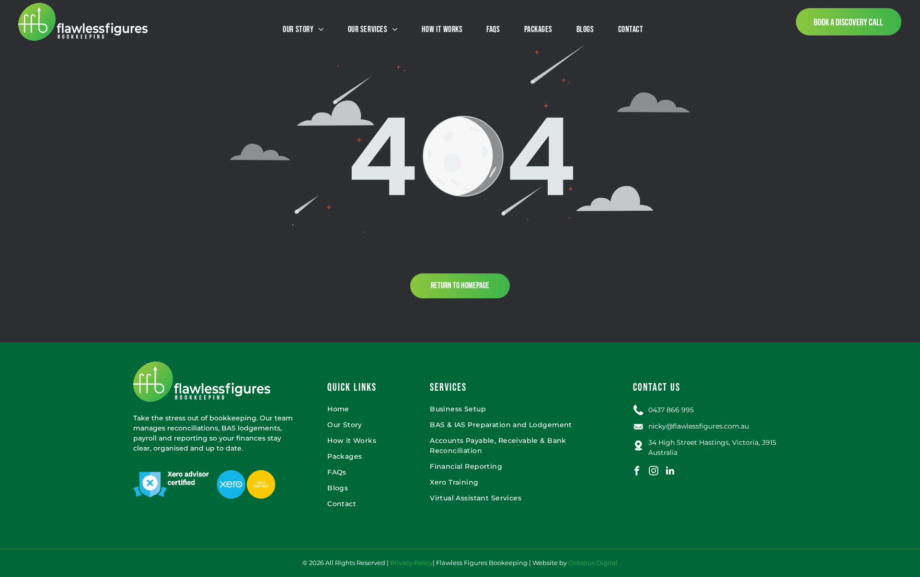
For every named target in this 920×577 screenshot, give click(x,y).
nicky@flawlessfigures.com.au (698, 426)
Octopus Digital (593, 562)
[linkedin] (670, 472)
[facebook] (637, 472)
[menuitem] (303, 29)
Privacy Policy (411, 562)
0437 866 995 (671, 410)
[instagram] (653, 472)
